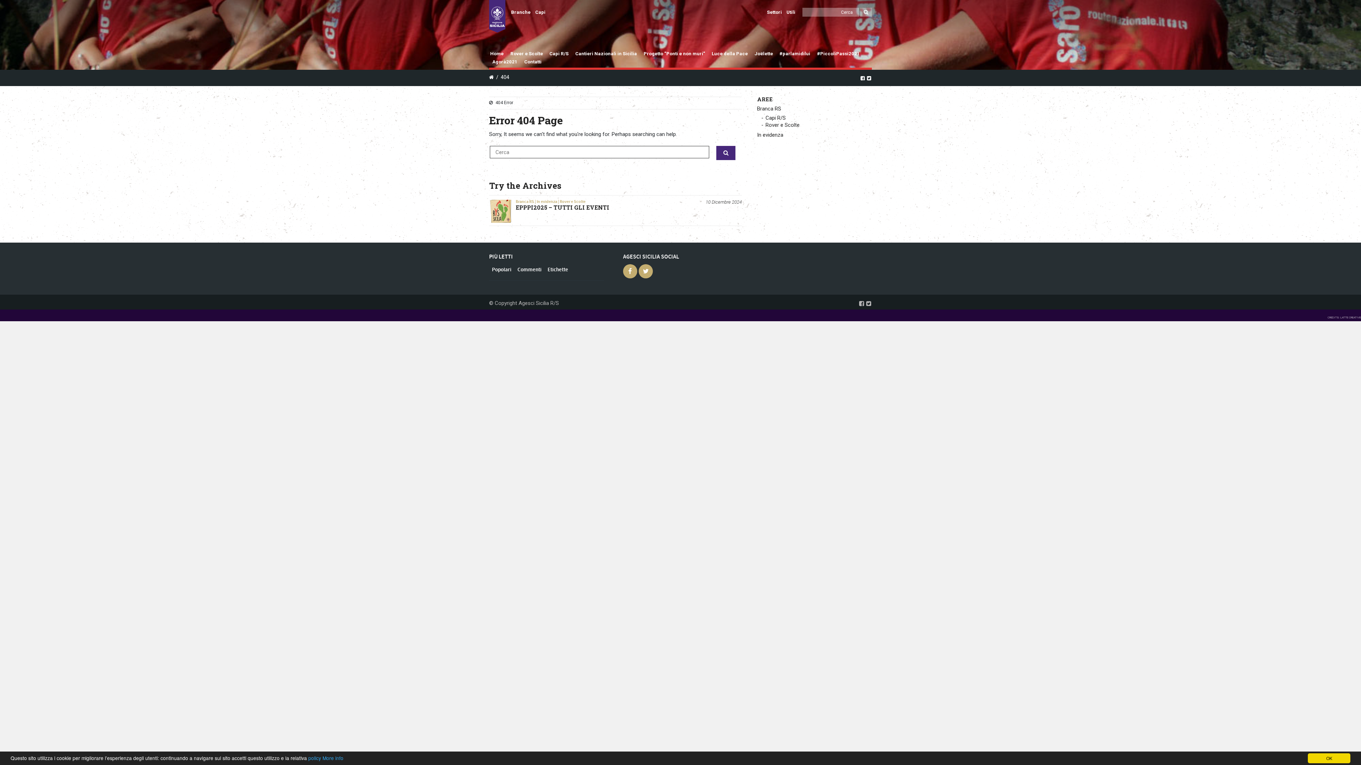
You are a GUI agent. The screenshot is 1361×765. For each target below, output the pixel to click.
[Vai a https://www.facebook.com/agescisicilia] (863, 78)
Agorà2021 (504, 61)
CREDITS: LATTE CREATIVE (1344, 317)
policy (314, 757)
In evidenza (547, 201)
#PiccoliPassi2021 (838, 53)
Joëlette (764, 53)
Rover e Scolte (526, 53)
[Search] (866, 12)
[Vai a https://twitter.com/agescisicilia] (869, 78)
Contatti (533, 61)
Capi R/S (559, 53)
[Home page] (497, 16)
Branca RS (525, 201)
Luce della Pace (730, 53)
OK (1329, 758)
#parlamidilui (794, 53)
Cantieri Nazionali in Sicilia (606, 53)
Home (497, 53)
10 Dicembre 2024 (724, 202)
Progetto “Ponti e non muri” (674, 53)
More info (333, 757)
